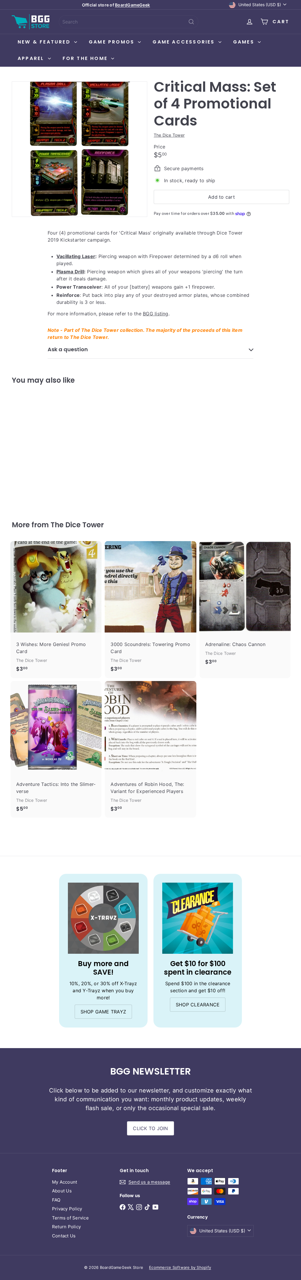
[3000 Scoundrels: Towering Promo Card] (150, 609)
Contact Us (64, 1236)
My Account (64, 1182)
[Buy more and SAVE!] (103, 918)
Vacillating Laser (75, 256)
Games (244, 42)
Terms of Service (70, 1218)
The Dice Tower (77, 525)
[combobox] (128, 21)
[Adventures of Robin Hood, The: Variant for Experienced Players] (150, 749)
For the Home (86, 58)
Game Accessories (185, 42)
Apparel (32, 58)
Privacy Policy (67, 1209)
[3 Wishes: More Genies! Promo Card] (56, 609)
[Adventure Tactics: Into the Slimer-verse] (56, 749)
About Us (62, 1191)
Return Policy (66, 1226)
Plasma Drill (70, 272)
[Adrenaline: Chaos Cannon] (245, 606)
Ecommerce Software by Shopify (180, 1267)
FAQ (56, 1200)
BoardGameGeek (132, 4)
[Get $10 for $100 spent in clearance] (197, 918)
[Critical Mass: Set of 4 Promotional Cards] (32, 448)
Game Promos (112, 42)
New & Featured (45, 42)
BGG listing (155, 314)
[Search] (191, 21)
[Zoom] (79, 149)
